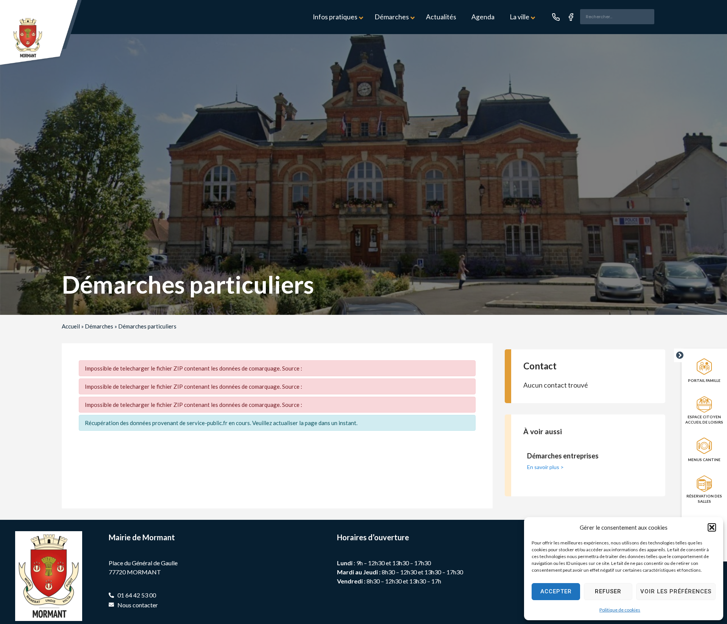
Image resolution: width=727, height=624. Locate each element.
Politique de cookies (619, 610)
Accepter (556, 591)
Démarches (99, 326)
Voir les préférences (675, 591)
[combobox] (617, 16)
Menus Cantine (704, 459)
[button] (712, 527)
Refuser (608, 591)
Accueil (71, 326)
